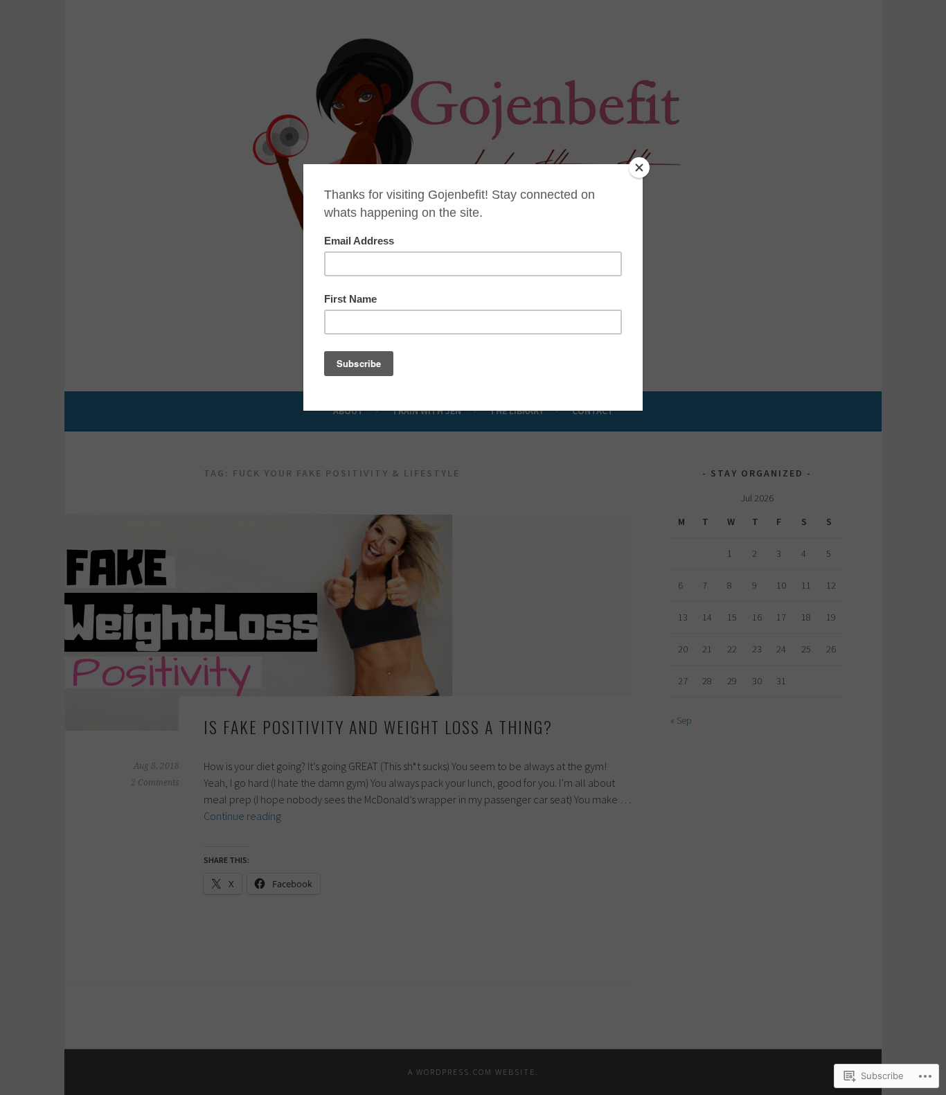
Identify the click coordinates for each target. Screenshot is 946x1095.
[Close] (639, 167)
